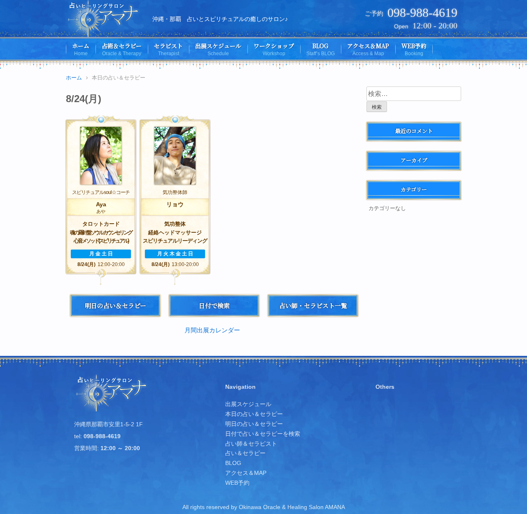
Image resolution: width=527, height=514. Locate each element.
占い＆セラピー (245, 453)
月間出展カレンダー (212, 330)
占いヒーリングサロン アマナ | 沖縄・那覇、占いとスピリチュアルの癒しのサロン (104, 18)
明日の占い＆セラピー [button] (115, 305)
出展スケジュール (248, 404)
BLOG (233, 463)
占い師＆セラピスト (251, 443)
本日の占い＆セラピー (254, 414)
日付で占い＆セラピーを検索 (262, 433)
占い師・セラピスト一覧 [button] (313, 305)
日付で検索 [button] (214, 305)
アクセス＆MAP (245, 473)
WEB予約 (237, 482)
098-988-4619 (422, 12)
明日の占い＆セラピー (254, 424)
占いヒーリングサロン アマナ (112, 392)
